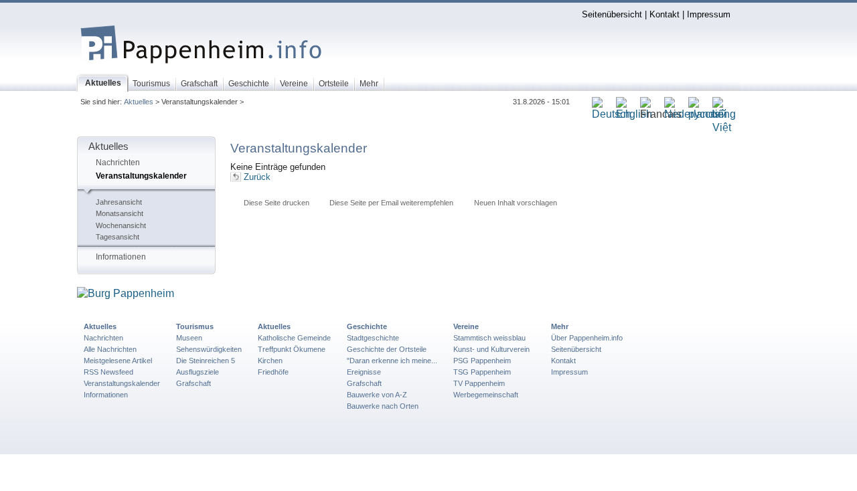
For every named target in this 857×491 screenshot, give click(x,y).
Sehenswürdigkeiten (209, 349)
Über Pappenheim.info (587, 338)
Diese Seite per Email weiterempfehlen (391, 203)
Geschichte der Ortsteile (386, 349)
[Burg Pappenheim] (125, 294)
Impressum (708, 14)
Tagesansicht (117, 237)
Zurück (257, 177)
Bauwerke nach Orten (382, 406)
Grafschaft (193, 383)
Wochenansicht (121, 225)
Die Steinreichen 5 (205, 361)
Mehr (559, 326)
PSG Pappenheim (482, 361)
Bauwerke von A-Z (377, 395)
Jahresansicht (119, 202)
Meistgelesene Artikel (118, 361)
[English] (634, 115)
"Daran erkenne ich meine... (392, 361)
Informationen (121, 257)
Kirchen (270, 361)
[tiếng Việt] (724, 128)
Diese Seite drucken (276, 203)
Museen (189, 338)
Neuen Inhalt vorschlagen (515, 203)
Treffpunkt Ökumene (291, 349)
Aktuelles (138, 102)
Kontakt (664, 14)
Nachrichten (118, 162)
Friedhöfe (273, 372)
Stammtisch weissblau (489, 338)
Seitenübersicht (612, 14)
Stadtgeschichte (373, 338)
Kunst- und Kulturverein (491, 349)
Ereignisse (364, 372)
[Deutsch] (611, 115)
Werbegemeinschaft (485, 395)
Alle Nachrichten (110, 349)
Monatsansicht (119, 213)
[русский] (707, 115)
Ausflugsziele (197, 372)
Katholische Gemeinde (294, 338)
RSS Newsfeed (108, 372)
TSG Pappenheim (482, 372)
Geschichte (367, 326)
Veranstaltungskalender (141, 176)
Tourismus (195, 326)
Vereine (466, 326)
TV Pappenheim (479, 383)
